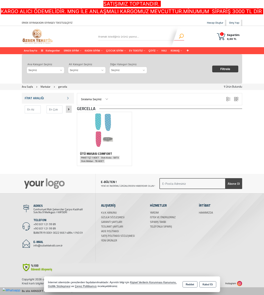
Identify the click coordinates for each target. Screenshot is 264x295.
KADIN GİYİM (92, 50)
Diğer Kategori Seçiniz (123, 64)
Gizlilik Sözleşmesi (112, 217)
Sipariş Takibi (158, 222)
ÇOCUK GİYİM (114, 50)
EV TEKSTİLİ (136, 50)
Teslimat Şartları (112, 226)
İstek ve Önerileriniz (163, 217)
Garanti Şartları (111, 222)
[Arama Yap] (179, 36)
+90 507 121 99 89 (44, 224)
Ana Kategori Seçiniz (39, 64)
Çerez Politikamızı (86, 286)
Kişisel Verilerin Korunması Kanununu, (153, 282)
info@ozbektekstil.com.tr (48, 245)
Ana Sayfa (30, 50)
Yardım (154, 213)
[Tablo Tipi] (228, 99)
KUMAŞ (175, 50)
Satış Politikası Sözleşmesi (118, 236)
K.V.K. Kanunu (109, 213)
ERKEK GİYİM (71, 50)
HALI (164, 50)
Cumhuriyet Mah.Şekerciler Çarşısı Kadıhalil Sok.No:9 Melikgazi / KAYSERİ (58, 210)
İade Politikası (110, 231)
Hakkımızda (206, 213)
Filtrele (225, 69)
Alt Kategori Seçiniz (80, 64)
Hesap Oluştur (215, 22)
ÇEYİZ (152, 50)
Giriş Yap (234, 22)
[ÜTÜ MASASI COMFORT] (104, 130)
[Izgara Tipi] (236, 99)
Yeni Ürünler (109, 240)
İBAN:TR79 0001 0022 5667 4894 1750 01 (58, 233)
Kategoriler (52, 50)
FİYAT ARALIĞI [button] (34, 98)
